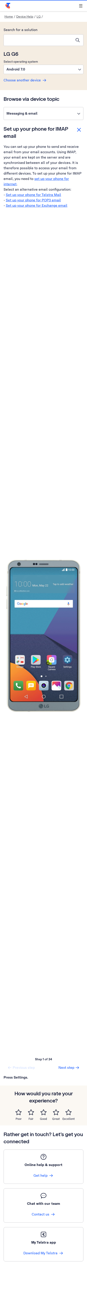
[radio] (18, 1112)
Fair (31, 1119)
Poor (19, 1119)
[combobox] (37, 40)
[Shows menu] (80, 5)
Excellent (68, 1119)
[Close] (79, 129)
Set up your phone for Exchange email (36, 205)
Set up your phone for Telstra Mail (33, 194)
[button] (43, 69)
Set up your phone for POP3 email (33, 200)
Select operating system (21, 62)
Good (43, 1119)
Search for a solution (20, 29)
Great (56, 1119)
